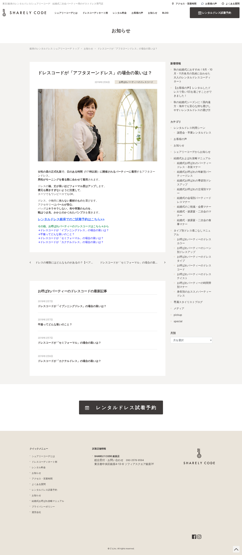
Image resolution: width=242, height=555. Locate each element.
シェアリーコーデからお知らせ (192, 151)
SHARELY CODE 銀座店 (107, 456)
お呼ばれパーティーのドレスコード (136, 82)
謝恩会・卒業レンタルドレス (194, 132)
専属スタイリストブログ (188, 302)
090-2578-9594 (135, 460)
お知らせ (152, 12)
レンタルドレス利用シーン (189, 127)
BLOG (165, 12)
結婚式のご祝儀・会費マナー (194, 206)
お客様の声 (211, 3)
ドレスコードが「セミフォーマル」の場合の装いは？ (72, 238)
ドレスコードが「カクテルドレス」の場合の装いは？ (72, 242)
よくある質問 (233, 3)
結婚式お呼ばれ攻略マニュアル (48, 501)
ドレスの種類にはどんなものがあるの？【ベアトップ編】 (66, 262)
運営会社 (36, 512)
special (178, 321)
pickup (178, 314)
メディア (179, 308)
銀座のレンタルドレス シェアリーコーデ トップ (54, 48)
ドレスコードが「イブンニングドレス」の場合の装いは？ (74, 230)
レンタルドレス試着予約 (216, 12)
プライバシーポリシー (43, 506)
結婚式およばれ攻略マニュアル (192, 158)
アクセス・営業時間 (186, 3)
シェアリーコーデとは (66, 12)
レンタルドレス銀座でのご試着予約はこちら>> (71, 219)
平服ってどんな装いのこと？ (57, 234)
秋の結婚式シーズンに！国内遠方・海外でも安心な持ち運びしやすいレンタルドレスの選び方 (192, 106)
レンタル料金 (120, 12)
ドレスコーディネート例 (95, 12)
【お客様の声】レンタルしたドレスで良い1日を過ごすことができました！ (193, 91)
